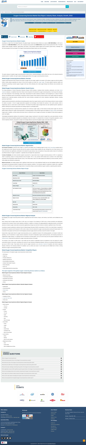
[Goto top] (84, 440)
